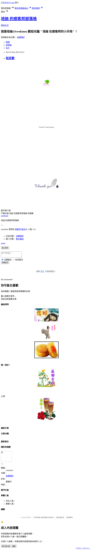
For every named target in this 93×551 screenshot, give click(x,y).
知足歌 (10, 58)
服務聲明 (69, 517)
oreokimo (4, 216)
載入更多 (5, 248)
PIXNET (28, 517)
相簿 (8, 42)
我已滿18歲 (6, 546)
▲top (3, 243)
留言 (23, 229)
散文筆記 (20, 239)
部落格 (9, 45)
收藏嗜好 (21, 37)
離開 (14, 546)
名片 (8, 48)
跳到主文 (5, 25)
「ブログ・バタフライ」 (82, 548)
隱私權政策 (60, 517)
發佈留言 (5, 263)
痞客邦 (18, 229)
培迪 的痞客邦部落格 (19, 19)
